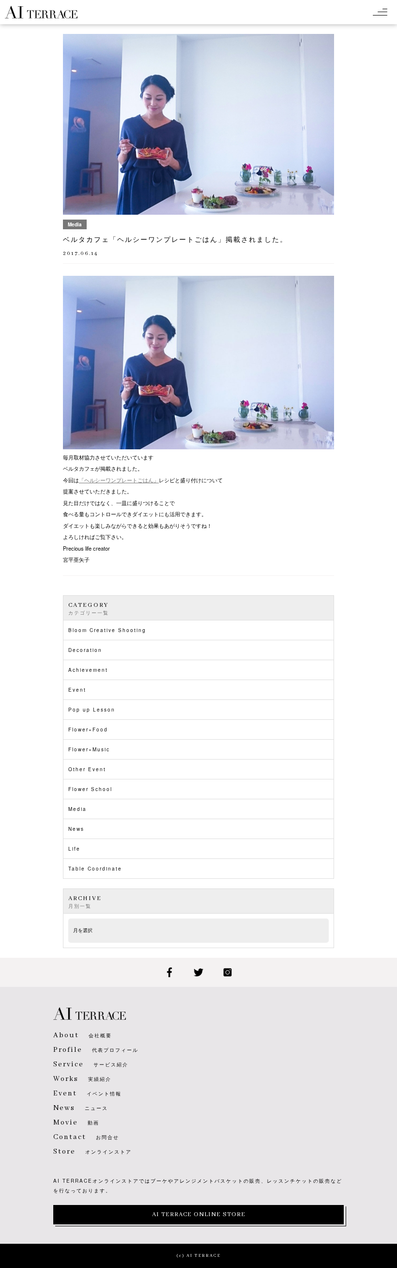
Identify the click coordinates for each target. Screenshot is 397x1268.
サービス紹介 (90, 1064)
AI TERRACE (41, 12)
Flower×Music (89, 749)
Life (74, 848)
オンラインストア (92, 1151)
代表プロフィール (95, 1049)
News (76, 828)
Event (77, 689)
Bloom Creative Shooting (107, 630)
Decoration (85, 650)
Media (77, 809)
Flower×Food (88, 729)
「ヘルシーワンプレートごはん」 (119, 480)
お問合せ (86, 1137)
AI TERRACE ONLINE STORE (198, 1214)
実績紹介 (82, 1079)
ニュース (80, 1108)
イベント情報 (87, 1093)
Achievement (88, 669)
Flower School (90, 789)
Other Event (87, 769)
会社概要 (82, 1035)
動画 (76, 1122)
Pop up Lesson (91, 709)
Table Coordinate (95, 868)
